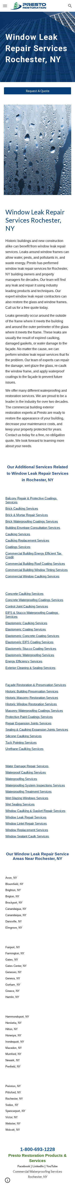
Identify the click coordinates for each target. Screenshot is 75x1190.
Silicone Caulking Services (23, 736)
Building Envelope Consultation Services (32, 527)
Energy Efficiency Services (23, 661)
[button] (5, 5)
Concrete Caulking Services (24, 593)
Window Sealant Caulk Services (27, 836)
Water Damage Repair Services (27, 766)
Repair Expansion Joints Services (28, 723)
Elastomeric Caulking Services (26, 623)
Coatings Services (17, 547)
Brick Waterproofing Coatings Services (31, 521)
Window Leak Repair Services (25, 817)
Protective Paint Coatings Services (29, 717)
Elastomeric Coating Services (25, 629)
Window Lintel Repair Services (26, 823)
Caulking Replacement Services (27, 540)
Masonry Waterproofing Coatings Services (34, 710)
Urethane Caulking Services (24, 749)
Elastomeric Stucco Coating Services (30, 648)
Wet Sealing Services (20, 804)
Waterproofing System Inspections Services (35, 785)
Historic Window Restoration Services (31, 704)
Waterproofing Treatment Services (28, 791)
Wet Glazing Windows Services (26, 798)
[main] (37, 46)
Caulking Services (17, 534)
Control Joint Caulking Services (26, 606)
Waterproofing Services (21, 779)
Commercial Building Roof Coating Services (35, 563)
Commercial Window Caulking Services (32, 576)
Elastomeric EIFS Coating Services (29, 642)
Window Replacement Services (26, 830)
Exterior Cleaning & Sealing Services (30, 668)
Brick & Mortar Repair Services (26, 515)
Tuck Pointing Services (21, 742)
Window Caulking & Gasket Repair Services (35, 811)
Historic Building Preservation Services (31, 691)
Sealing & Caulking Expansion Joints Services (36, 729)
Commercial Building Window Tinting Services (36, 570)
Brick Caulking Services (21, 508)
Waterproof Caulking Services (25, 772)
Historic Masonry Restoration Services (31, 697)
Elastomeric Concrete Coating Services (32, 636)
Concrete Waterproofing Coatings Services (34, 600)
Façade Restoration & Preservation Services (35, 685)
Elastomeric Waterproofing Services (29, 655)
